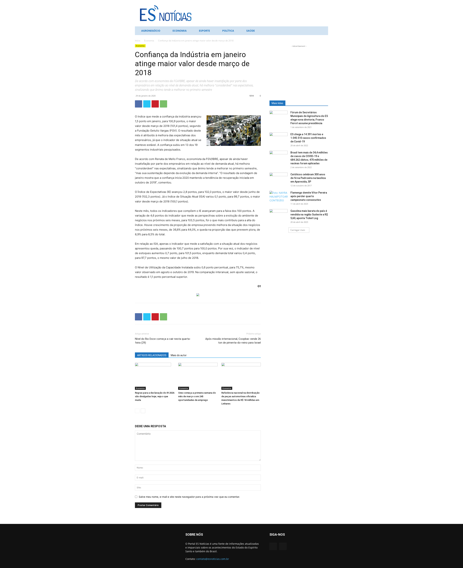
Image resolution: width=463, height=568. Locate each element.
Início (137, 40)
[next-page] (143, 411)
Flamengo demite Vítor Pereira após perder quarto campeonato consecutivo (308, 196)
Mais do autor (179, 355)
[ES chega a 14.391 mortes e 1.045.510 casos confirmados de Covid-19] (278, 138)
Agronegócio (150, 30)
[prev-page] (137, 411)
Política (228, 30)
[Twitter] (146, 104)
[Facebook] (138, 104)
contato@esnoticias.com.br (212, 559)
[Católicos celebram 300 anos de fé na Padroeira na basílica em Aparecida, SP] (278, 179)
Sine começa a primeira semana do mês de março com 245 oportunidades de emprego (197, 396)
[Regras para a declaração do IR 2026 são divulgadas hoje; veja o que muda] (154, 376)
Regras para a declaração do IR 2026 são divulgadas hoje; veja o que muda (154, 396)
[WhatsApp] (163, 104)
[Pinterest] (155, 104)
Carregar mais (297, 230)
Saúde (250, 30)
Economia (180, 30)
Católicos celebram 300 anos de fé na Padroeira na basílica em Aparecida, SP (308, 178)
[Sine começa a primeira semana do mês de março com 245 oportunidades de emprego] (198, 376)
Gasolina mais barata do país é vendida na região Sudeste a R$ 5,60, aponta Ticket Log (309, 214)
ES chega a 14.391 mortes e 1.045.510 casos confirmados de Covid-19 (308, 138)
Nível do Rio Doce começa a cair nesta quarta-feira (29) (163, 340)
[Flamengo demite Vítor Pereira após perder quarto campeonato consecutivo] (278, 197)
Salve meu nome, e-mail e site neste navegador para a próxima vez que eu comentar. (189, 496)
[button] (323, 31)
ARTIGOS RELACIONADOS (151, 355)
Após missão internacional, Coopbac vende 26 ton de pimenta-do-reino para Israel (233, 340)
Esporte (204, 30)
